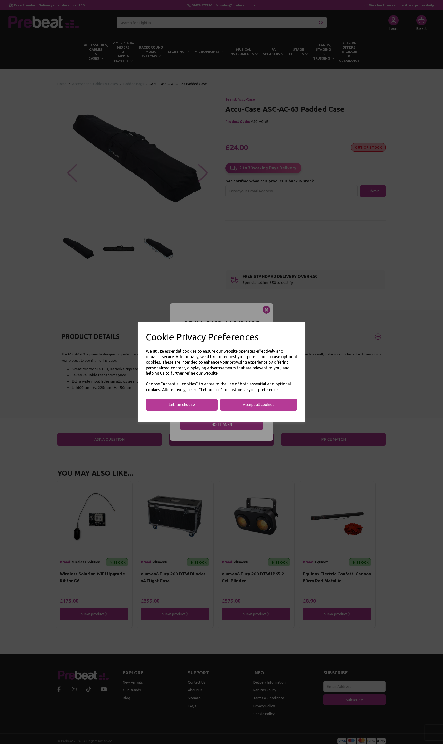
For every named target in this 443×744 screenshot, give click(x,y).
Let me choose (182, 404)
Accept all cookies (258, 404)
